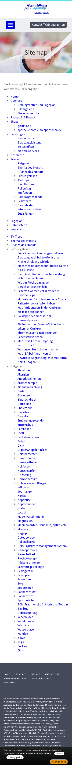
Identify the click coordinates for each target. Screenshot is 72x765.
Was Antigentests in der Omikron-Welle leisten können (39, 310)
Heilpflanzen (25, 184)
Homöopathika (27, 479)
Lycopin (22, 512)
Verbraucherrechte (15, 678)
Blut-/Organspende (29, 197)
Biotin (21, 391)
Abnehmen (24, 370)
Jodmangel (24, 491)
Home (14, 96)
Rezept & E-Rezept (22, 117)
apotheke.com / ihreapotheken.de (39, 130)
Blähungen (24, 395)
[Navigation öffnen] (10, 25)
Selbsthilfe (24, 201)
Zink (20, 650)
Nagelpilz (23, 533)
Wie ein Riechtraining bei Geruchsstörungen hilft (33, 284)
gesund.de (24, 126)
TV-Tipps (23, 180)
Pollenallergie (26, 542)
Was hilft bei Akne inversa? (34, 353)
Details (59, 753)
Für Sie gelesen (27, 176)
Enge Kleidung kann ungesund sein (40, 253)
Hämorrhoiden (27, 458)
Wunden (22, 634)
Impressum (17, 229)
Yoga (20, 642)
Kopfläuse (24, 500)
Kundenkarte (25, 138)
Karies (21, 496)
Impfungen (24, 193)
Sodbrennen (25, 588)
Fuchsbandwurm (28, 437)
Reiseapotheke (27, 550)
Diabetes (23, 412)
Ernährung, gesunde (30, 420)
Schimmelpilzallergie (30, 567)
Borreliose (24, 404)
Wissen (15, 159)
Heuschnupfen (26, 471)
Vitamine (23, 625)
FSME (21, 433)
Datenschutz (18, 225)
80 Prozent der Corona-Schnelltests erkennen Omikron (40, 326)
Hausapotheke (27, 462)
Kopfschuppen (26, 504)
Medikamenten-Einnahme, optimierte (42, 525)
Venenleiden (25, 617)
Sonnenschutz (26, 592)
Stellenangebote (28, 113)
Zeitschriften (25, 147)
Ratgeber (23, 163)
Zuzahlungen (25, 213)
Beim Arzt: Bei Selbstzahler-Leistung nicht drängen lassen (41, 276)
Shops (14, 121)
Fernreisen (24, 429)
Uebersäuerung (27, 613)
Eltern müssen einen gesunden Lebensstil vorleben (37, 335)
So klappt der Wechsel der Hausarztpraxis (34, 318)
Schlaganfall (25, 571)
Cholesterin (24, 408)
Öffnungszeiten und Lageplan (36, 105)
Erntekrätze (25, 425)
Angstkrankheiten (29, 379)
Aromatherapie (27, 383)
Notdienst (17, 155)
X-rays (21, 638)
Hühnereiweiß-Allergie (31, 483)
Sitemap (35, 674)
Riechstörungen (27, 558)
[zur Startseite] (36, 9)
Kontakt (21, 674)
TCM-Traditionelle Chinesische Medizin (42, 604)
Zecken (22, 646)
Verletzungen (26, 621)
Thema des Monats (30, 167)
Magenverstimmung (30, 517)
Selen (20, 583)
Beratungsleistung (29, 142)
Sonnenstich (25, 596)
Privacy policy (15, 757)
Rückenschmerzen (29, 563)
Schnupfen (24, 575)
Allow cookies (59, 761)
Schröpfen (24, 579)
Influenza (23, 487)
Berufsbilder (25, 205)
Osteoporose (26, 537)
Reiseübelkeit (26, 554)
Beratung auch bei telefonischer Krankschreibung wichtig (38, 259)
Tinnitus (22, 608)
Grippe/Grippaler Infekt (32, 450)
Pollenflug (24, 188)
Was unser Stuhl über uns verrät (37, 349)
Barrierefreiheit (41, 678)
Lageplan (16, 221)
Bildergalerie (25, 109)
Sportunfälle (25, 600)
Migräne (22, 529)
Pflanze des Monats (30, 172)
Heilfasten (24, 466)
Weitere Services (28, 151)
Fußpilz (22, 441)
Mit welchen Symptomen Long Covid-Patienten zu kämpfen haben (41, 301)
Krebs (21, 508)
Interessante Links (29, 209)
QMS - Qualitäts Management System (42, 546)
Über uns (16, 101)
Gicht (20, 445)
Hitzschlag (24, 475)
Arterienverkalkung (29, 387)
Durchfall (23, 416)
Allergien (23, 374)
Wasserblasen (26, 629)
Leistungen (17, 134)
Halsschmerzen (27, 454)
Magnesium (25, 521)
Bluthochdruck (27, 399)
